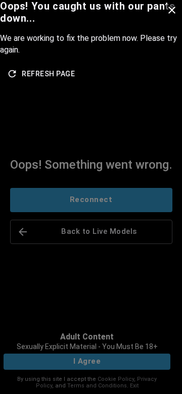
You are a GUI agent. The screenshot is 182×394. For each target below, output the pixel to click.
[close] (172, 10)
